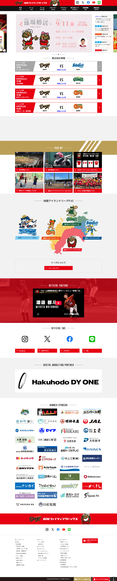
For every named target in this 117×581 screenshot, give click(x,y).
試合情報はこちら (24, 170)
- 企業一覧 (40, 556)
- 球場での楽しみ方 (65, 558)
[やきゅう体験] (88, 188)
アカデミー (64, 8)
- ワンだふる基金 (42, 558)
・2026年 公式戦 (19, 546)
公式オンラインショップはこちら (87, 170)
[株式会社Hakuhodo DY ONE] (58, 391)
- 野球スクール (64, 542)
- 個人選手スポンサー (43, 553)
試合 (20, 8)
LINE (87, 351)
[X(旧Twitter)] (47, 346)
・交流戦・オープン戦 (21, 548)
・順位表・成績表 (20, 551)
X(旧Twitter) (45, 351)
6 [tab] (62, 54)
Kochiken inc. (56, 579)
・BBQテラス (18, 562)
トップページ (19, 539)
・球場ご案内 (18, 560)
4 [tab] (58, 54)
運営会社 (96, 8)
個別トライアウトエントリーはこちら (59, 191)
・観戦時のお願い (20, 565)
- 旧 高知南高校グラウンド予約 (68, 567)
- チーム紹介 (40, 542)
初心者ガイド (75, 8)
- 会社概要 (63, 564)
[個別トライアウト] (58, 188)
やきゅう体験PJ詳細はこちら (86, 191)
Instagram (22, 351)
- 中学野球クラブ (64, 546)
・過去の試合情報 (20, 553)
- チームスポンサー (42, 551)
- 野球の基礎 (63, 553)
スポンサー (53, 8)
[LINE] (92, 346)
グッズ (42, 8)
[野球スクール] (29, 188)
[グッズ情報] (88, 167)
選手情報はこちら (53, 170)
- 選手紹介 (40, 544)
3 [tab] (56, 54)
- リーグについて (64, 551)
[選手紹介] (58, 167)
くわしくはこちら (53, 268)
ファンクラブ (41, 560)
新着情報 (85, 8)
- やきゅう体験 (64, 544)
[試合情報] (29, 167)
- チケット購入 (19, 556)
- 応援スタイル (64, 555)
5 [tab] (60, 54)
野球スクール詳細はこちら (27, 191)
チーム (31, 8)
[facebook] (70, 346)
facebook (66, 351)
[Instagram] (25, 346)
